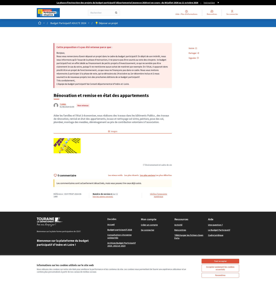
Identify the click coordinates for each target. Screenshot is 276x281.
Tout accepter (220, 261)
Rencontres (180, 229)
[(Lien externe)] (67, 145)
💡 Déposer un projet (106, 23)
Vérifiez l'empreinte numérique (158, 195)
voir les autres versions (103, 196)
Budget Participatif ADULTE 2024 (68, 23)
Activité (178, 224)
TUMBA (63, 104)
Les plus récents (131, 175)
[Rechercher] (116, 12)
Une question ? (215, 224)
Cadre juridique (215, 235)
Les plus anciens (147, 175)
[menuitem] (123, 224)
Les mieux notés (115, 175)
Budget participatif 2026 (119, 229)
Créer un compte (149, 224)
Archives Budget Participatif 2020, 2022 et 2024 (121, 244)
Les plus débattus (164, 175)
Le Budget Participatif (219, 229)
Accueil (111, 224)
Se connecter (147, 229)
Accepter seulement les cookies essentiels (220, 268)
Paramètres (220, 275)
